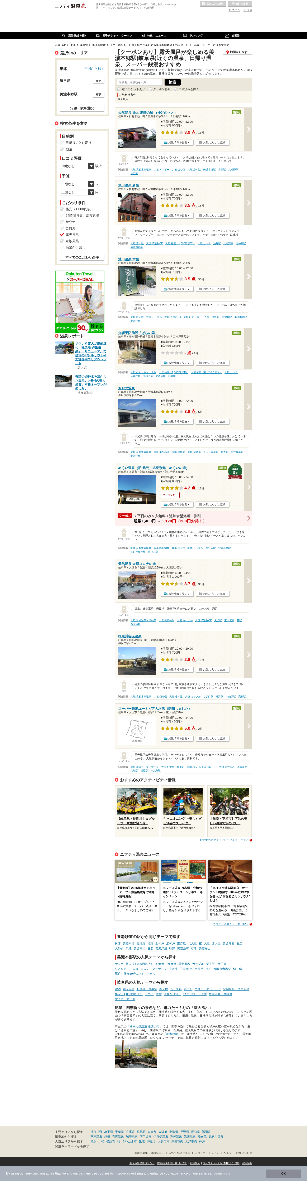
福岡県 (206, 1131)
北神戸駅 (241, 243)
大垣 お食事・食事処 (172, 766)
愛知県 (195, 1131)
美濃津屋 (161, 948)
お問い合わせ (244, 1153)
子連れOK (186, 969)
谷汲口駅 (208, 696)
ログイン (234, 10)
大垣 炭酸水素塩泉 (141, 169)
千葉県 (119, 1131)
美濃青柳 (228, 943)
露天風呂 (184, 963)
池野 (150, 943)
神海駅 (219, 696)
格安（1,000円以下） (140, 963)
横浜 (93, 1141)
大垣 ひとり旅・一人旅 (196, 317)
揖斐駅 (222, 169)
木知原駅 (231, 696)
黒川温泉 (190, 1136)
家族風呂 (72, 241)
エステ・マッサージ (153, 969)
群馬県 (141, 1131)
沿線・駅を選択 (82, 108)
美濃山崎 (183, 948)
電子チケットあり (133, 89)
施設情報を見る (177, 142)
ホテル (151, 973)
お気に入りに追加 (214, 142)
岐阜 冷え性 (178, 548)
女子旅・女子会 (216, 963)
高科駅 (242, 696)
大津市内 (191, 1141)
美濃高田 (139, 948)
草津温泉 (96, 1136)
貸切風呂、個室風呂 (236, 989)
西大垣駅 (136, 624)
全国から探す (94, 68)
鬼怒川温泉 (216, 1136)
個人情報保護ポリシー (142, 1163)
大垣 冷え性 (194, 169)
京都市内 (177, 1141)
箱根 (107, 1136)
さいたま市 (129, 1141)
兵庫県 (130, 1131)
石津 (194, 948)
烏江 (129, 948)
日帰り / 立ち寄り (78, 143)
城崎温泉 (132, 1136)
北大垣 (192, 943)
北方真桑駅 (237, 452)
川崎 (101, 1141)
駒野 (172, 948)
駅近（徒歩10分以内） (130, 973)
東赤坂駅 (161, 376)
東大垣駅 (229, 620)
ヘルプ (227, 1153)
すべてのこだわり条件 (82, 257)
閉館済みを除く (189, 89)
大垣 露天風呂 (227, 766)
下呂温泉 (145, 1136)
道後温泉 (176, 1136)
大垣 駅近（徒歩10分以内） (206, 372)
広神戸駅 (136, 376)
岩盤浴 (71, 228)
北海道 (173, 1131)
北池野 (141, 943)
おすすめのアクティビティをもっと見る (224, 840)
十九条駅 (156, 770)
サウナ (119, 963)
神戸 (202, 1141)
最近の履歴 (240, 4)
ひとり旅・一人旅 (126, 969)
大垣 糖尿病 (178, 452)
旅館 (159, 994)
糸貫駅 (224, 452)
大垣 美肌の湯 (161, 452)
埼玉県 (108, 1131)
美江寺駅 (211, 548)
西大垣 (216, 943)
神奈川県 (96, 1131)
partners (85, 1173)
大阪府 (163, 1131)
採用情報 (247, 1163)
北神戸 (159, 943)
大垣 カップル (154, 317)
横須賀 (110, 1141)
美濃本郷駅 (209, 169)
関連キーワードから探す (72, 1146)
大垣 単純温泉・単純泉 (143, 620)
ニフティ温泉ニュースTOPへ (231, 924)
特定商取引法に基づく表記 (172, 1163)
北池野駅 (233, 169)
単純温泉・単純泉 (220, 994)
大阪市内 (163, 1141)
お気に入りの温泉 (213, 4)
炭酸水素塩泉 (222, 969)
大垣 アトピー (161, 169)
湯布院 (202, 1136)
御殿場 (151, 1141)
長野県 (184, 1131)
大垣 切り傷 (178, 169)
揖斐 (118, 943)
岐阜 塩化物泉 (161, 548)
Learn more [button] (221, 1173)
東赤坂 (181, 943)
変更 (98, 81)
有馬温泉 (118, 1136)
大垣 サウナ (204, 243)
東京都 (152, 1131)
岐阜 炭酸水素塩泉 (141, 548)
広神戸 (170, 943)
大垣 (207, 943)
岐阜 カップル (195, 548)
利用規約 (195, 1163)
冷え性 (173, 969)
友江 (239, 943)
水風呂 (199, 969)
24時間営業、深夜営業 (82, 215)
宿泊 (208, 969)
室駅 (239, 620)
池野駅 (134, 173)
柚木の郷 (172, 1034)
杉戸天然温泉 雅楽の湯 (144, 1026)
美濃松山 (205, 948)
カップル (198, 963)
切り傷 (237, 969)
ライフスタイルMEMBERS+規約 (221, 1163)
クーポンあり (162, 89)
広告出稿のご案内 (179, 1153)
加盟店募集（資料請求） (149, 1153)
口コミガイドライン (207, 1153)
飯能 (142, 1141)
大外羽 (119, 948)
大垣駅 (218, 620)
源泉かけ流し (172, 994)
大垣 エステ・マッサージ (145, 766)
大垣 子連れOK (154, 243)
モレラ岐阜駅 (210, 452)
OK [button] (283, 1173)
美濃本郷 (128, 943)
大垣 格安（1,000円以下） (180, 243)
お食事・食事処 (166, 963)
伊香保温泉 (161, 1136)
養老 (150, 948)
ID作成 (248, 10)
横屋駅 (144, 770)
